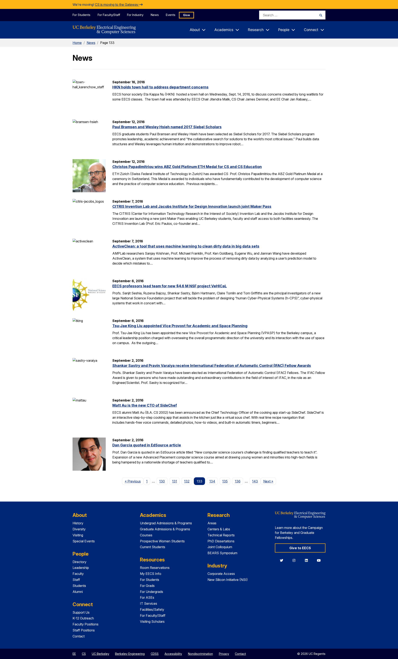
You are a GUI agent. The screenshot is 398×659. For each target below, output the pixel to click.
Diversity (79, 529)
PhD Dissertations (220, 541)
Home (77, 43)
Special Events (84, 541)
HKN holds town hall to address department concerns (160, 87)
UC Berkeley (100, 653)
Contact (79, 636)
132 (186, 481)
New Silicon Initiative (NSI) (227, 580)
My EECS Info (150, 574)
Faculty (78, 574)
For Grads (147, 586)
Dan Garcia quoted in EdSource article (146, 445)
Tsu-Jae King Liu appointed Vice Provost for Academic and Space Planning (180, 326)
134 (212, 481)
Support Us (81, 612)
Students (79, 586)
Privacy (224, 653)
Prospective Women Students (162, 541)
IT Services (148, 603)
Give (186, 15)
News (155, 15)
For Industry (135, 15)
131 (174, 481)
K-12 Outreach (83, 618)
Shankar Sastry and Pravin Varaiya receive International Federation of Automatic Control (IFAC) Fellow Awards (211, 365)
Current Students (152, 547)
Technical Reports (221, 535)
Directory (79, 562)
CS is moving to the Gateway (117, 4)
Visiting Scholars (152, 621)
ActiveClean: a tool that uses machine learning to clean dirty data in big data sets (185, 246)
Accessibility (173, 653)
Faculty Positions (85, 624)
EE (74, 653)
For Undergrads (151, 592)
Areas (211, 523)
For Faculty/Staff (109, 15)
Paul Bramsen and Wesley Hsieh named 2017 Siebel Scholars (167, 127)
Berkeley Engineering (130, 653)
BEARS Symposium (222, 553)
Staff (76, 580)
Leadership (81, 568)
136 (237, 481)
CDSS (155, 653)
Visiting (78, 535)
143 (255, 481)
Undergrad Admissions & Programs (166, 523)
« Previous (134, 481)
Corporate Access (221, 574)
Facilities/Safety (152, 609)
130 (162, 481)
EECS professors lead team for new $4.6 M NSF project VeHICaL (169, 286)
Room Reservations (155, 568)
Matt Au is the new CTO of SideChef (144, 405)
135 (225, 481)
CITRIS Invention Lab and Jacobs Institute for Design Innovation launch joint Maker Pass (191, 206)
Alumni (78, 592)
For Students (81, 15)
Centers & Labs (218, 529)
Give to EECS (300, 548)
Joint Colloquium (219, 547)
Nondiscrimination (200, 653)
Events (170, 15)
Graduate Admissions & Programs (165, 529)
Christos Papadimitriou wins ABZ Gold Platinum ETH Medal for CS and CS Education (187, 166)
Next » (269, 481)
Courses (146, 535)
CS (84, 653)
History (78, 523)
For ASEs (147, 597)
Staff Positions (84, 630)
